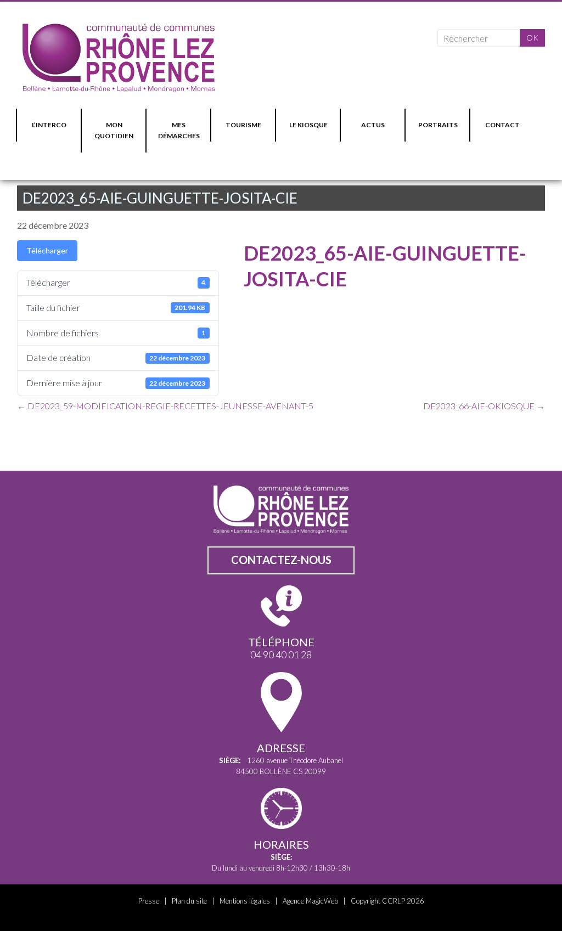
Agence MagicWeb (310, 900)
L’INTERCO (49, 125)
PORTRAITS (438, 125)
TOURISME (243, 125)
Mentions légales (245, 900)
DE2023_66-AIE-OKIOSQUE (484, 405)
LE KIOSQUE (308, 125)
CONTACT (502, 125)
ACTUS (373, 125)
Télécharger (47, 250)
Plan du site (189, 900)
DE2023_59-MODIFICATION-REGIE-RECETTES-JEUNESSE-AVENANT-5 (165, 405)
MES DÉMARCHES (179, 130)
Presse (148, 900)
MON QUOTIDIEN (113, 130)
